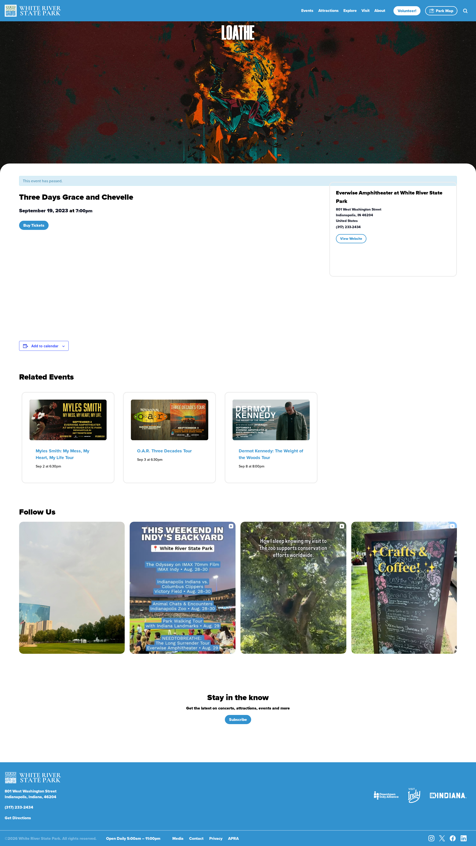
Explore (350, 10)
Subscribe (238, 719)
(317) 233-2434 (19, 807)
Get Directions (18, 818)
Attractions (328, 10)
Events (307, 10)
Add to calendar (44, 345)
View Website (351, 238)
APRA (233, 838)
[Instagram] (431, 838)
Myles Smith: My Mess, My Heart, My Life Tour (62, 454)
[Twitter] (442, 838)
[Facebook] (453, 838)
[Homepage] (33, 10)
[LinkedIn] (464, 838)
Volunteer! (407, 11)
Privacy (215, 838)
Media (177, 838)
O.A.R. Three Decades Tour (164, 451)
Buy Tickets (33, 225)
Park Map (444, 11)
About (379, 10)
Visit (365, 10)
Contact (196, 838)
